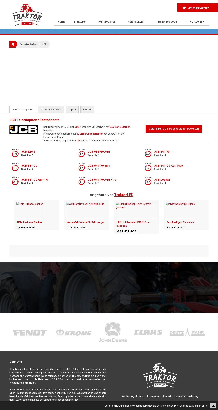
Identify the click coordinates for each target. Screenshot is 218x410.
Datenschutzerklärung (186, 396)
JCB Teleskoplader (22, 109)
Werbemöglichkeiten (133, 396)
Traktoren (80, 21)
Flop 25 (87, 109)
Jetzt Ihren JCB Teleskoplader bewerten (174, 128)
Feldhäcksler (136, 21)
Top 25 (72, 109)
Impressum (153, 396)
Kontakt (167, 396)
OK (213, 405)
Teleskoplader (28, 44)
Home (62, 21)
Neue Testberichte (51, 109)
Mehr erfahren (200, 405)
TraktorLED (123, 195)
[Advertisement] (109, 76)
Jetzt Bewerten (198, 8)
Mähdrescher (106, 21)
